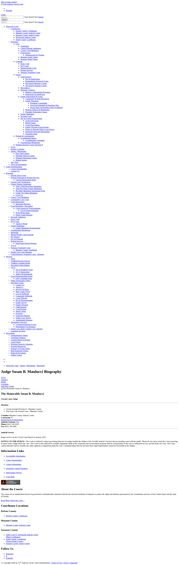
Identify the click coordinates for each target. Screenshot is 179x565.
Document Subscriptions (20, 265)
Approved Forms (31, 121)
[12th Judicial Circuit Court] (12, 4)
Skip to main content (9, 2)
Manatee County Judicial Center (28, 33)
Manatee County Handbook (26, 250)
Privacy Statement (70, 563)
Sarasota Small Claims (29, 59)
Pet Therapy (15, 237)
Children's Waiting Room (20, 263)
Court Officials (21, 298)
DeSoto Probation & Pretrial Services (25, 178)
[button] (31, 17)
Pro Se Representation (24, 300)
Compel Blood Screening (20, 340)
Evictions (19, 314)
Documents (10, 333)
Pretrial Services (26, 70)
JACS (13, 267)
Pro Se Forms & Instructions (31, 118)
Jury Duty (14, 162)
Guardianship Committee (35, 140)
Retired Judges (21, 160)
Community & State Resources (37, 99)
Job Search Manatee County (36, 83)
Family (18, 75)
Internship (14, 232)
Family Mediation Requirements (28, 228)
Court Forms (15, 342)
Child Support (25, 77)
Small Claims (21, 311)
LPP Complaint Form (24, 278)
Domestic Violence (27, 90)
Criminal (19, 62)
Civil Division (21, 309)
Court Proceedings (32, 125)
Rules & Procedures (18, 353)
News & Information (19, 164)
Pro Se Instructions (32, 79)
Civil (17, 44)
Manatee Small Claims (29, 57)
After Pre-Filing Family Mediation (29, 189)
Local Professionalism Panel (21, 276)
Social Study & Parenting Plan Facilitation (46, 108)
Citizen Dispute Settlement (30, 48)
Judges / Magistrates (18, 151)
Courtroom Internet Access (26, 324)
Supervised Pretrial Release (26, 243)
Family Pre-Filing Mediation (26, 193)
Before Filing (30, 123)
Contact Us (15, 171)
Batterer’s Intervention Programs (37, 92)
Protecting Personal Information (37, 132)
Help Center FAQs (23, 292)
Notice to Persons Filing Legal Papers (39, 129)
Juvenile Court (26, 116)
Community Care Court (20, 200)
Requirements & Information (12, 420)
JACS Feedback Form (24, 270)
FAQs (13, 147)
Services (9, 257)
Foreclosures (25, 53)
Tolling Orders (16, 355)
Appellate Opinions (18, 338)
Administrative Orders (19, 335)
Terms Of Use (56, 563)
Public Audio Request (24, 215)
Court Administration (14, 167)
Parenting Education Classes (36, 112)
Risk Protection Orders (19, 351)
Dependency (25, 88)
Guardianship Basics (28, 138)
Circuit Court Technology (20, 182)
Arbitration (24, 46)
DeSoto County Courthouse (16, 516)
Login (3, 15)
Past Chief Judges (22, 154)
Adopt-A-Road (21, 224)
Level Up (19, 195)
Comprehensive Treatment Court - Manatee (27, 254)
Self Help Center (17, 283)
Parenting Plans (31, 134)
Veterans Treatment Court (30, 72)
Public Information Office (20, 281)
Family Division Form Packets (37, 127)
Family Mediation (27, 114)
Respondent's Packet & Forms (36, 81)
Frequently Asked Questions (17, 468)
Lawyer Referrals (22, 294)
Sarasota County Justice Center (27, 35)
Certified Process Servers (20, 261)
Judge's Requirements (24, 274)
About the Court (12, 26)
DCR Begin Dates (23, 213)
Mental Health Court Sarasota (22, 235)
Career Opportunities (19, 169)
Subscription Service (14, 473)
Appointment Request (24, 320)
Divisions (14, 42)
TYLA (13, 246)
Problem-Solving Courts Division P (29, 145)
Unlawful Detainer (23, 316)
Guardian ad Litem (18, 331)
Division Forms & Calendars (22, 344)
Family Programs (31, 101)
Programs (9, 173)
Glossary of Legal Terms (20, 349)
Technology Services (19, 322)
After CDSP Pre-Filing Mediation (28, 186)
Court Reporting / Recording (22, 206)
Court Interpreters (17, 202)
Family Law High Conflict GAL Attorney (27, 329)
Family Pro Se (21, 303)
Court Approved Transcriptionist (28, 208)
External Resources (18, 346)
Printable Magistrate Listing (26, 158)
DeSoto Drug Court (18, 175)
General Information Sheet (26, 180)
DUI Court (24, 66)
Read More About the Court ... (12, 501)
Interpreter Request (23, 204)
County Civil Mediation (29, 51)
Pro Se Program (17, 239)
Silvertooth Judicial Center (26, 37)
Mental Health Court (28, 68)
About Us (19, 287)
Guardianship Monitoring (30, 143)
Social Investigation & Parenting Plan (44, 105)
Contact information (13, 464)
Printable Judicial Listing (25, 156)
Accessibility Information (15, 456)
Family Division (22, 305)
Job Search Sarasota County (36, 86)
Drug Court (24, 64)
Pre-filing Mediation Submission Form (30, 191)
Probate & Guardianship (25, 136)
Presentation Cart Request (25, 327)
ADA (13, 259)
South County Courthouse (26, 40)
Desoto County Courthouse (26, 31)
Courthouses (15, 29)
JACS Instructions (23, 272)
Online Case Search (23, 318)
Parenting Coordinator (38, 103)
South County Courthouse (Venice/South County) (16, 540)
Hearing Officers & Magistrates (37, 110)
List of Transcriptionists (29, 211)
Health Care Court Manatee (21, 252)
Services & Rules (22, 289)
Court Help (10, 477)
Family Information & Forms (31, 97)
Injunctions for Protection (35, 94)
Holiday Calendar (17, 149)
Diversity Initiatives (18, 217)
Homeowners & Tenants (34, 55)
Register (9, 10)
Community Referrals (24, 296)
